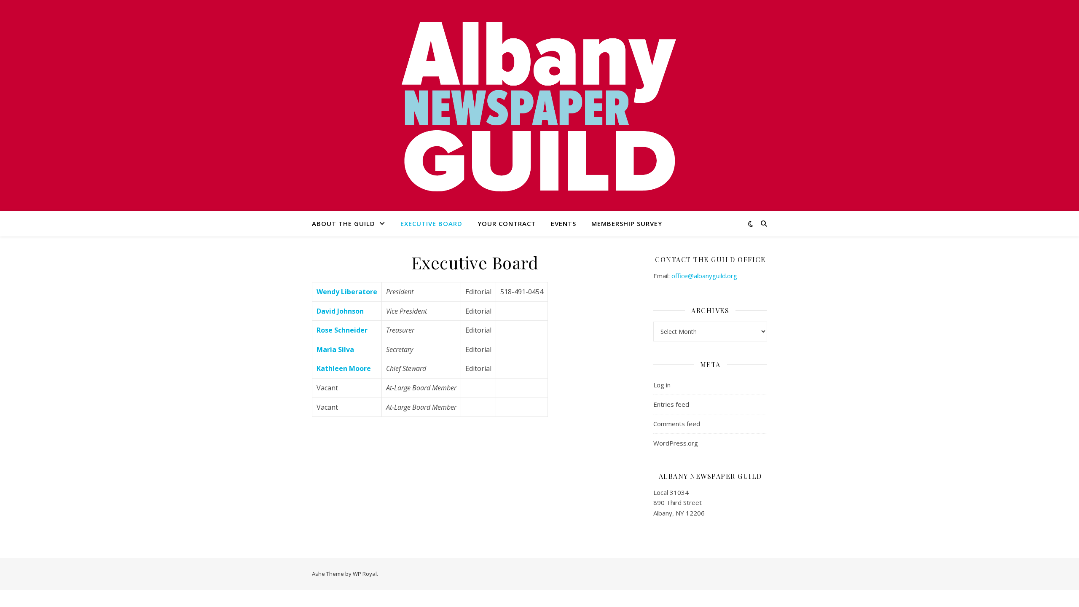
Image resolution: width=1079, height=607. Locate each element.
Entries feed (671, 404)
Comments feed (676, 423)
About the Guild (343, 223)
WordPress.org (675, 443)
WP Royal (365, 573)
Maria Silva (335, 349)
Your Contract (507, 223)
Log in (662, 385)
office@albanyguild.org (704, 275)
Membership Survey (626, 223)
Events (563, 223)
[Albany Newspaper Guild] (539, 105)
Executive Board (431, 223)
